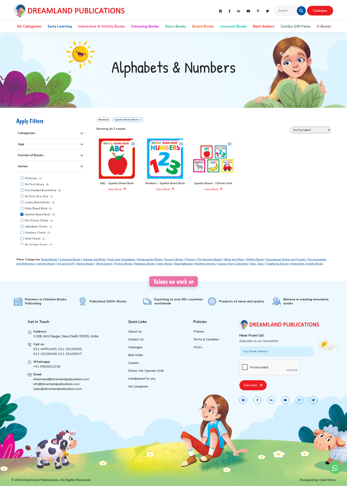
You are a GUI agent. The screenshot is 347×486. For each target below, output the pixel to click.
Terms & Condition (206, 339)
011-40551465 (45, 349)
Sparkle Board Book (37, 214)
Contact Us (136, 339)
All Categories (29, 26)
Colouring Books (145, 26)
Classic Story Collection (233, 264)
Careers (133, 363)
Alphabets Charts (36, 226)
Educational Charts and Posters (286, 259)
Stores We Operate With (146, 371)
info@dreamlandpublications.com (56, 384)
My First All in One (36, 196)
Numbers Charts (35, 232)
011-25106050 (70, 349)
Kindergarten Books (150, 259)
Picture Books (123, 264)
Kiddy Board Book (36, 208)
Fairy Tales (257, 264)
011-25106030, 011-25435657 (57, 354)
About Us (135, 331)
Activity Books (46, 264)
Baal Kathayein (184, 264)
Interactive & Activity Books (101, 26)
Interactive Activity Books (307, 264)
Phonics (191, 259)
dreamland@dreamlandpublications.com (61, 379)
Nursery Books (174, 259)
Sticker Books (85, 264)
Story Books (175, 26)
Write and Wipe (234, 259)
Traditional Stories (277, 264)
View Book (115, 189)
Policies (198, 331)
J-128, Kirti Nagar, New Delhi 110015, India (65, 336)
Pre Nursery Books (210, 259)
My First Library (34, 184)
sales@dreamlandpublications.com (57, 389)
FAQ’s (197, 347)
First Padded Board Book (40, 190)
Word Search (104, 264)
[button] (301, 10)
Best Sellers (263, 26)
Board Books (203, 26)
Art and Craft (65, 264)
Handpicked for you (141, 378)
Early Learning (60, 26)
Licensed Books (233, 26)
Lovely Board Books (37, 202)
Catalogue (320, 10)
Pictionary (31, 178)
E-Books (324, 26)
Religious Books (145, 264)
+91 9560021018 (46, 366)
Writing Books (255, 259)
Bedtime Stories (205, 264)
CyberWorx (327, 480)
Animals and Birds (94, 259)
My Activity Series (36, 245)
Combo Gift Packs (296, 26)
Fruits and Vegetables (121, 259)
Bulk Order (135, 355)
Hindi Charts (33, 238)
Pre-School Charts (36, 220)
